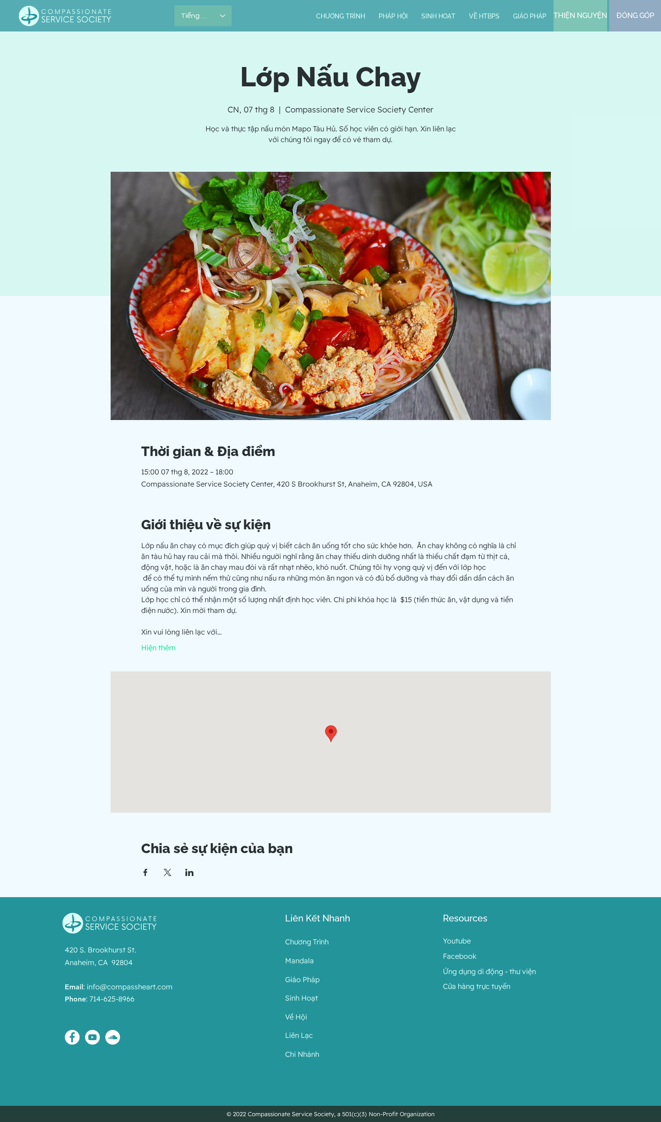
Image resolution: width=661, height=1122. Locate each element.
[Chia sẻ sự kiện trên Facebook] (145, 872)
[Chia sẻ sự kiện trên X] (167, 872)
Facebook (460, 956)
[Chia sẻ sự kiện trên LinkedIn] (189, 872)
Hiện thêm (158, 647)
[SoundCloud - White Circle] (112, 1037)
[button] (393, 16)
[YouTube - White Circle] (92, 1037)
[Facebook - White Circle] (72, 1037)
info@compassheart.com (130, 986)
